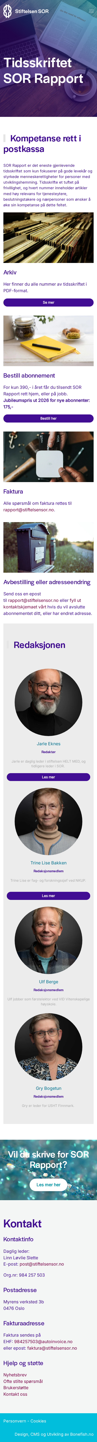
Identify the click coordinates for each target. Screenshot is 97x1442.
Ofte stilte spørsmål (23, 1381)
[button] (91, 11)
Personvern (14, 1421)
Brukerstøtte (15, 1387)
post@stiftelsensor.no (42, 1264)
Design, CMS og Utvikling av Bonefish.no (54, 1434)
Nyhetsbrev (15, 1374)
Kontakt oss (15, 1394)
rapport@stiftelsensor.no (28, 509)
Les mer (48, 777)
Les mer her (48, 1184)
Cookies (38, 1421)
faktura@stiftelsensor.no (52, 1348)
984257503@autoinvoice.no (43, 1341)
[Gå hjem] (25, 11)
